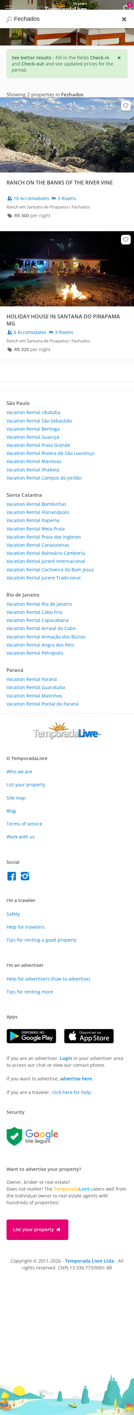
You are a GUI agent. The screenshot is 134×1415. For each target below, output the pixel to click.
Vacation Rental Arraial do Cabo (41, 628)
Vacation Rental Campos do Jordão (44, 478)
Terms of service (24, 824)
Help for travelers (26, 927)
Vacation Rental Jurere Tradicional (44, 578)
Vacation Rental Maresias (34, 461)
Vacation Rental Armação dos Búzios (46, 637)
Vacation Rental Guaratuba (36, 687)
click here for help (71, 1092)
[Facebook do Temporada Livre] (13, 878)
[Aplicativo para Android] (35, 1041)
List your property (26, 784)
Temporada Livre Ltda (89, 1261)
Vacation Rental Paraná (32, 679)
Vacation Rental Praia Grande (38, 445)
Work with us (21, 837)
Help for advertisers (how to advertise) (48, 979)
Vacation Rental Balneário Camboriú (46, 553)
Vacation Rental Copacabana (38, 620)
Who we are (19, 771)
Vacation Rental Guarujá (33, 437)
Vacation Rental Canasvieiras (38, 545)
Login (66, 1058)
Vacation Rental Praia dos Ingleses (44, 537)
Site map (16, 798)
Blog (11, 811)
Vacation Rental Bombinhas (36, 504)
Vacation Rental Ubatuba (33, 412)
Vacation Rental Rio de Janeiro (39, 604)
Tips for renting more (30, 992)
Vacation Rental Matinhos (34, 696)
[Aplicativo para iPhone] (92, 1041)
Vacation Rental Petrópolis (35, 653)
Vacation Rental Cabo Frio (34, 612)
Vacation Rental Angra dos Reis (40, 645)
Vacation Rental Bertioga (33, 429)
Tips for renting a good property (41, 940)
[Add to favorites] (126, 106)
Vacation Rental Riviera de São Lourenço (50, 453)
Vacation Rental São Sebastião (39, 421)
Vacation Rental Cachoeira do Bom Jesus (50, 569)
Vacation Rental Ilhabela (33, 470)
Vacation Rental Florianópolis (38, 512)
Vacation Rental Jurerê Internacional (46, 561)
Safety (13, 914)
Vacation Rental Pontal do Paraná (43, 704)
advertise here (76, 1079)
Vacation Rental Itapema (33, 520)
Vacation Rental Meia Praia (36, 529)
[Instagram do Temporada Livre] (26, 878)
